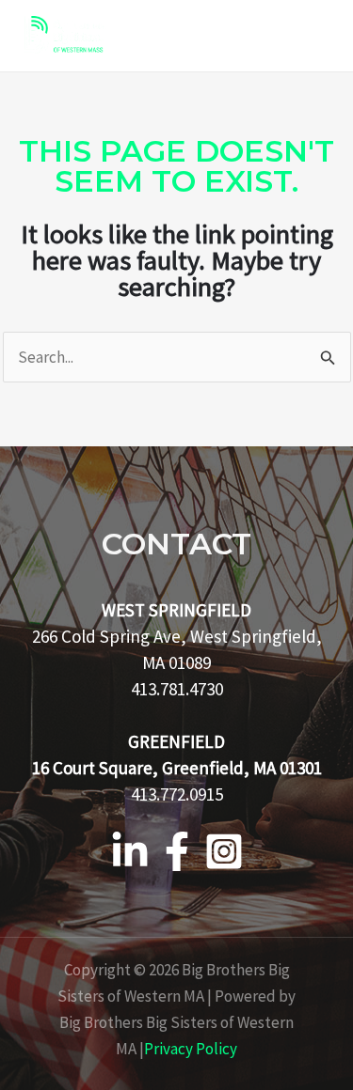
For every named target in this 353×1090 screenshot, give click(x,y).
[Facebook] (177, 851)
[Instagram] (224, 851)
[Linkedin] (130, 851)
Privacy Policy (190, 1048)
